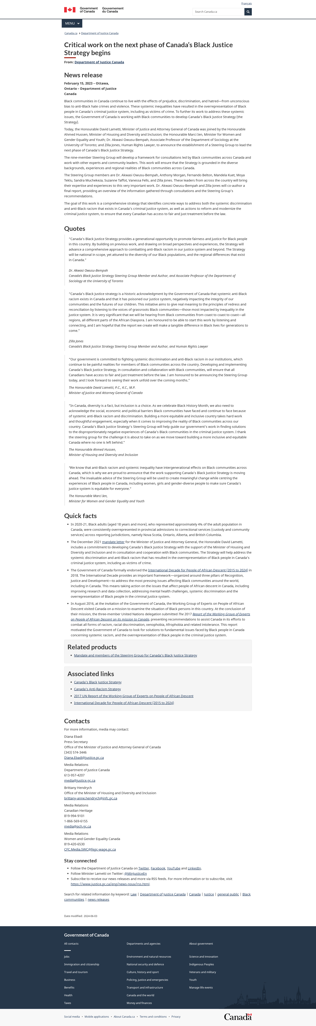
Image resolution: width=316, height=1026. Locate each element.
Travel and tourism (76, 972)
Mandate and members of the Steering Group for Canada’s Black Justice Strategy (135, 655)
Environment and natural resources (149, 956)
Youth (193, 980)
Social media (72, 1016)
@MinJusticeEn (135, 873)
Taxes (67, 1003)
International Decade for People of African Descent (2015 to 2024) (198, 570)
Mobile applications (97, 1016)
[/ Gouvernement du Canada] (93, 10)
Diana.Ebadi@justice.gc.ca (84, 757)
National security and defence (145, 964)
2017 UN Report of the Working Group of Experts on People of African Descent (133, 696)
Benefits (69, 987)
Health (68, 995)
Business (69, 980)
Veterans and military (202, 972)
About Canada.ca (124, 1016)
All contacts (71, 943)
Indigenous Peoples (201, 964)
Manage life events (201, 987)
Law (134, 894)
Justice (209, 894)
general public (228, 894)
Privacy (175, 1016)
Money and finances (139, 1003)
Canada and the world (140, 995)
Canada (195, 894)
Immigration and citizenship (81, 964)
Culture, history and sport (143, 972)
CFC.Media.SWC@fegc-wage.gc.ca (90, 849)
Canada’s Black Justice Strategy (97, 682)
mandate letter (113, 542)
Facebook (158, 868)
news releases (98, 899)
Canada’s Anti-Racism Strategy (97, 689)
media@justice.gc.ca (79, 780)
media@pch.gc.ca (77, 826)
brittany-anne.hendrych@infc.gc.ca (90, 798)
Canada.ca (71, 33)
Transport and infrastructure (145, 987)
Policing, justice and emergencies (147, 980)
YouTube (173, 868)
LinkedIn (194, 868)
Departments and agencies (143, 943)
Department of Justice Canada (99, 33)
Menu (70, 23)
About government (201, 943)
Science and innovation (203, 956)
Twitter (143, 868)
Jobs (66, 956)
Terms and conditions (153, 1016)
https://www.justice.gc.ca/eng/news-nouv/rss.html (110, 884)
